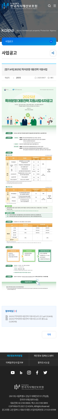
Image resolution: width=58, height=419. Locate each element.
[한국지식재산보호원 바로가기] (19, 6)
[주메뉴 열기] (54, 5)
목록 (49, 334)
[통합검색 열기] (49, 5)
